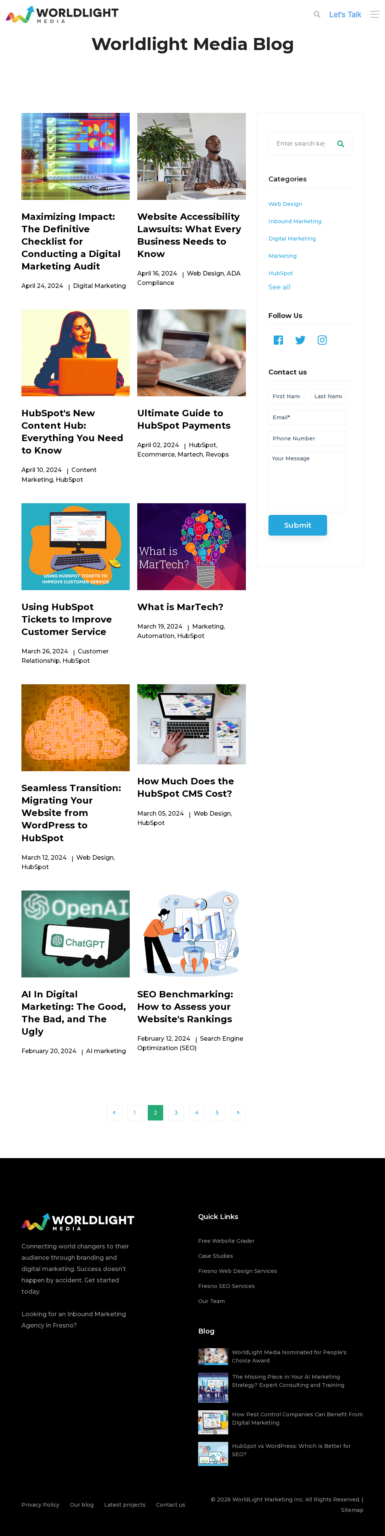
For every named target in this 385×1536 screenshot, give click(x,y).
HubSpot (69, 479)
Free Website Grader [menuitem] (226, 1241)
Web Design (205, 273)
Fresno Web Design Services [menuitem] (237, 1271)
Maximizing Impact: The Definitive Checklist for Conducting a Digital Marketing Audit (71, 241)
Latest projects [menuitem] (125, 1504)
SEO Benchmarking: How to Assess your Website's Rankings (185, 1007)
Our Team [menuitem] (211, 1301)
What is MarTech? (180, 606)
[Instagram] (322, 340)
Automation (155, 635)
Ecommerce (156, 454)
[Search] (340, 143)
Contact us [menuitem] (170, 1504)
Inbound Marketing (294, 221)
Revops (217, 454)
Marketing (208, 626)
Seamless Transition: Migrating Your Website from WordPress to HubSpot (71, 812)
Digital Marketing (99, 285)
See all (279, 287)
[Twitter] (300, 340)
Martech (190, 454)
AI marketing (106, 1051)
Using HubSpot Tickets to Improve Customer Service (66, 619)
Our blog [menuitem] (82, 1504)
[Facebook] (278, 340)
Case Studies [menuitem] (215, 1256)
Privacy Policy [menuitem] (40, 1504)
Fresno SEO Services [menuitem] (226, 1286)
